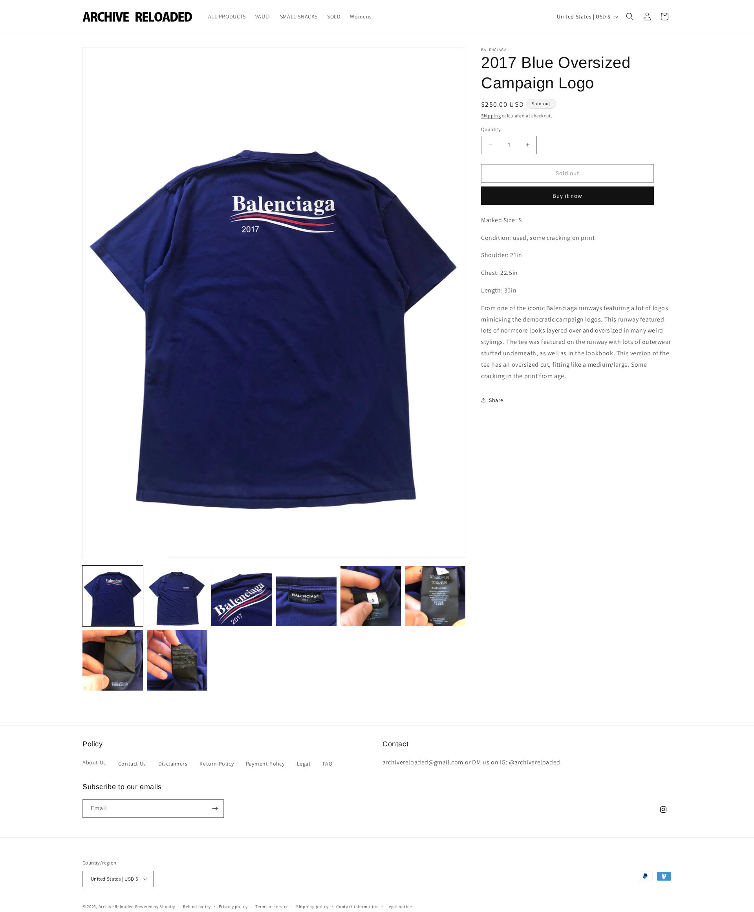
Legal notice (399, 906)
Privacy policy (233, 906)
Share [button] (496, 400)
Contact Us (132, 763)
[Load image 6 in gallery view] (435, 596)
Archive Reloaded (116, 906)
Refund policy (197, 906)
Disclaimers (173, 763)
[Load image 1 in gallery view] (112, 596)
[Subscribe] (214, 808)
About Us (94, 762)
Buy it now (567, 195)
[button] (630, 16)
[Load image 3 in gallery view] (241, 596)
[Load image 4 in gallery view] (306, 596)
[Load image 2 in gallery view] (177, 596)
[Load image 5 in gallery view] (370, 596)
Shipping (491, 116)
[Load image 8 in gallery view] (177, 660)
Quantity (491, 129)
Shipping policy (312, 906)
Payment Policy (265, 763)
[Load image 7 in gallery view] (112, 660)
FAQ (328, 763)
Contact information (357, 906)
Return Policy (216, 763)
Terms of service (271, 906)
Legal (304, 763)
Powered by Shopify (155, 906)
